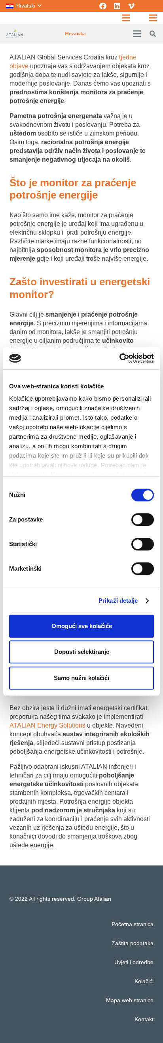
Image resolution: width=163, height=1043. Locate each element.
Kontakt (144, 1019)
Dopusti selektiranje (81, 651)
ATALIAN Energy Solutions (47, 725)
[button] (23, 6)
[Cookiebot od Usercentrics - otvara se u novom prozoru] (119, 358)
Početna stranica (133, 924)
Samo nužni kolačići (81, 677)
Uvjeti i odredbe (134, 962)
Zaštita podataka (133, 943)
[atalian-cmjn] (14, 34)
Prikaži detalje (118, 600)
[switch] (142, 519)
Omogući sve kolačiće (81, 626)
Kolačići (144, 981)
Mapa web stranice (130, 1000)
